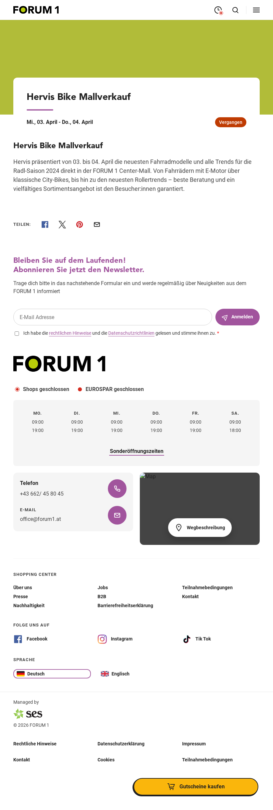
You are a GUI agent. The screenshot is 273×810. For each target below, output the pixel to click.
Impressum (194, 743)
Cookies (106, 759)
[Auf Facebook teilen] (45, 224)
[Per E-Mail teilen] (97, 224)
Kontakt (21, 759)
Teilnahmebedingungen (207, 759)
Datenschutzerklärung (121, 743)
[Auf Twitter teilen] (62, 224)
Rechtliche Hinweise (35, 743)
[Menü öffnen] (256, 10)
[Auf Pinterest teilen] (79, 224)
